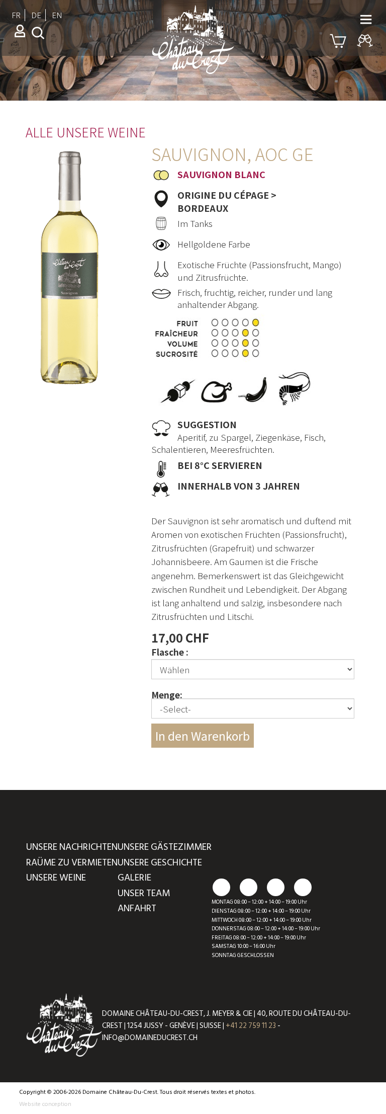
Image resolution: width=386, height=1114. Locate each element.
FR (16, 15)
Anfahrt (137, 908)
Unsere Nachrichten (72, 847)
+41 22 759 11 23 (251, 1025)
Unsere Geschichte (160, 862)
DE (36, 15)
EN (57, 15)
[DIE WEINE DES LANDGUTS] (193, 56)
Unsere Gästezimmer (165, 847)
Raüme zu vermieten (72, 862)
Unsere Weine (56, 878)
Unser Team (144, 893)
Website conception (45, 1104)
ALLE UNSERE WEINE (86, 132)
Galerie (134, 878)
